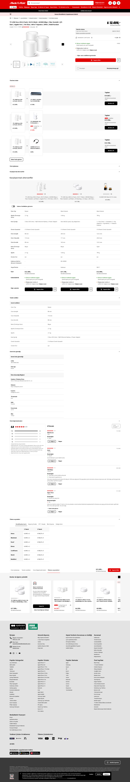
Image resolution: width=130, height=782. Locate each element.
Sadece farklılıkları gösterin (24, 206)
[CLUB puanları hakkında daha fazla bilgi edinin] (92, 37)
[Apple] (14, 753)
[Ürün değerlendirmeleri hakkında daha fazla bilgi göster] (37, 27)
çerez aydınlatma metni (61, 778)
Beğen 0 (53, 441)
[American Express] (53, 738)
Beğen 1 (53, 511)
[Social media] (11, 653)
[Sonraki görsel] (63, 44)
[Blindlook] (18, 627)
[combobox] (61, 3)
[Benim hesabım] (110, 3)
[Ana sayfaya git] (17, 3)
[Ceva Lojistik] (12, 738)
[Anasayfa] (11, 18)
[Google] (24, 753)
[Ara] (29, 3)
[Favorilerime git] (114, 3)
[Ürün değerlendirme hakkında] (27, 427)
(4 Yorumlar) (32, 27)
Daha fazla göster (16, 159)
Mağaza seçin (93, 50)
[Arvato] (12, 744)
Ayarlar (99, 774)
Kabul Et (41, 606)
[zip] (66, 739)
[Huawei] (35, 753)
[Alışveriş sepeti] (118, 3)
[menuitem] (21, 7)
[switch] (13, 206)
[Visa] (40, 738)
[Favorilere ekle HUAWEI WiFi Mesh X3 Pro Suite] (116, 289)
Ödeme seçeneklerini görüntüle (83, 33)
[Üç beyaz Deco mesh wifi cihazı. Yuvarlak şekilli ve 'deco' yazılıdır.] (20, 590)
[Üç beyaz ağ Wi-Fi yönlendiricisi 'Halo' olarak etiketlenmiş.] (62, 589)
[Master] (46, 738)
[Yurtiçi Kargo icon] (25, 738)
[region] (65, 544)
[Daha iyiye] (33, 627)
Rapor (60, 441)
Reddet (91, 774)
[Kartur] (18, 738)
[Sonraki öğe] (119, 577)
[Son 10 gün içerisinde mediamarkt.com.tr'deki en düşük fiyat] (41, 126)
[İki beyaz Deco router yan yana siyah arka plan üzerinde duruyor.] (105, 589)
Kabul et (106, 774)
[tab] (21, 524)
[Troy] (60, 738)
